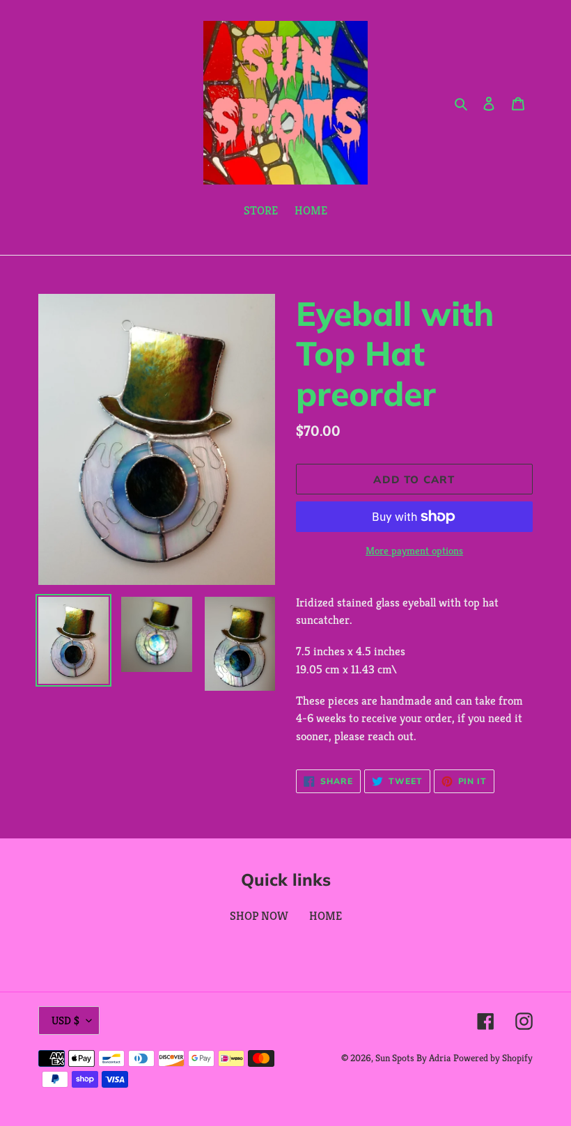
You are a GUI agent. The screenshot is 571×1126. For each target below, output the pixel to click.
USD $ (65, 1020)
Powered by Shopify (493, 1057)
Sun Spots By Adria (413, 1057)
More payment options (414, 550)
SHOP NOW (259, 915)
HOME (325, 915)
